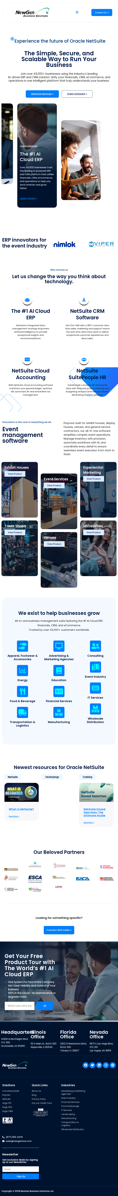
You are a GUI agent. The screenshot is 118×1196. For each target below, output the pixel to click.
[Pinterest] (113, 1065)
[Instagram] (106, 1065)
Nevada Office (99, 1034)
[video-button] (12, 38)
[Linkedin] (99, 1065)
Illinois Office (38, 1034)
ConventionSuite (30, 146)
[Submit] (45, 1006)
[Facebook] (86, 1065)
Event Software (76, 94)
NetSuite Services (41, 94)
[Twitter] (92, 1065)
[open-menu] (77, 12)
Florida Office (68, 1034)
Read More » (14, 816)
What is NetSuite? (21, 809)
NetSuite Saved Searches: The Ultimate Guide (94, 812)
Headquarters (17, 1032)
